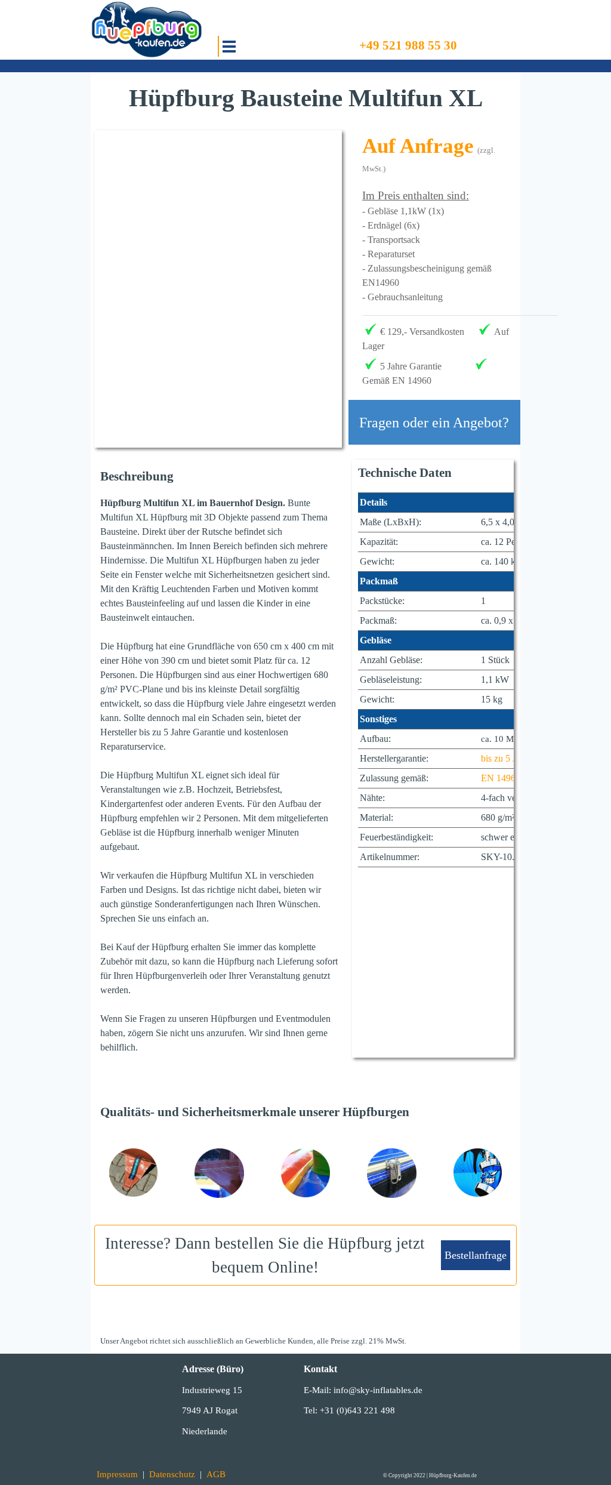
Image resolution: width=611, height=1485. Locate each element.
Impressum (117, 1474)
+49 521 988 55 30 (408, 45)
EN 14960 (500, 778)
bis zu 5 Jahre (506, 758)
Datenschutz (172, 1474)
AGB (216, 1474)
